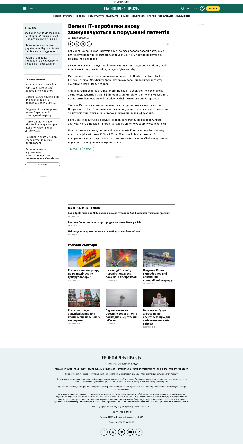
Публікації (68, 16)
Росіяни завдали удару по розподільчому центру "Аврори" (83, 274)
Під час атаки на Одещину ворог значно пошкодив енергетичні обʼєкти (121, 315)
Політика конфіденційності (101, 369)
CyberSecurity (127, 69)
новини (57, 16)
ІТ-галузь (88, 149)
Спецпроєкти (138, 16)
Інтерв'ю (151, 16)
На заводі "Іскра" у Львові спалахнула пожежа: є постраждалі (121, 274)
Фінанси (125, 16)
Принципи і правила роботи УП (172, 369)
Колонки (80, 16)
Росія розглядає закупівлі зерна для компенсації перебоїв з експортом (84, 315)
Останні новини (35, 79)
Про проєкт (80, 369)
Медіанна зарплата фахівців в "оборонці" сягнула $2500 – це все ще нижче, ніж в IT (42, 36)
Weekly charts (165, 16)
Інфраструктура (95, 16)
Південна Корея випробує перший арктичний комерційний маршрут (158, 275)
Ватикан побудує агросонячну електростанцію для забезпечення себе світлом (156, 317)
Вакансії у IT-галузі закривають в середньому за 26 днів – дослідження (41, 60)
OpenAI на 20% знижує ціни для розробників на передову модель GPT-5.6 (42, 100)
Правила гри (112, 16)
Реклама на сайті (63, 369)
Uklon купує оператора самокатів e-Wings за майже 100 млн (104, 231)
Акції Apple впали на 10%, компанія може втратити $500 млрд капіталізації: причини (119, 213)
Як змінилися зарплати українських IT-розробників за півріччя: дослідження (42, 48)
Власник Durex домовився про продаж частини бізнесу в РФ (104, 222)
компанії (74, 149)
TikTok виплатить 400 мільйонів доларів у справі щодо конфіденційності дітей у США (41, 126)
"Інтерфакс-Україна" (132, 379)
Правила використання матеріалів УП (136, 369)
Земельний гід (183, 16)
